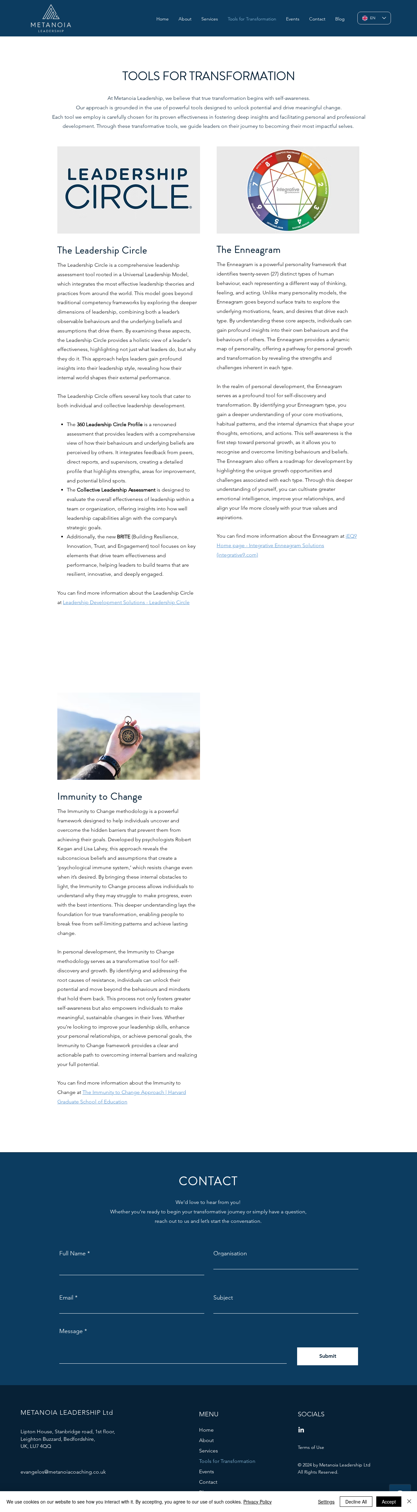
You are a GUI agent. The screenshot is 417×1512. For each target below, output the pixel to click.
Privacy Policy (257, 1501)
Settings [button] (326, 1501)
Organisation (230, 1253)
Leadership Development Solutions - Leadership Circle (126, 602)
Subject (223, 1298)
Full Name (72, 1253)
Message (71, 1331)
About (206, 1440)
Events (206, 1471)
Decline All (356, 1501)
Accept (389, 1501)
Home (206, 1430)
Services (208, 1451)
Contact (208, 1482)
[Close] (409, 1501)
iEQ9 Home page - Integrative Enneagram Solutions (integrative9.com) (287, 545)
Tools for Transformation (227, 1461)
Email (66, 1298)
